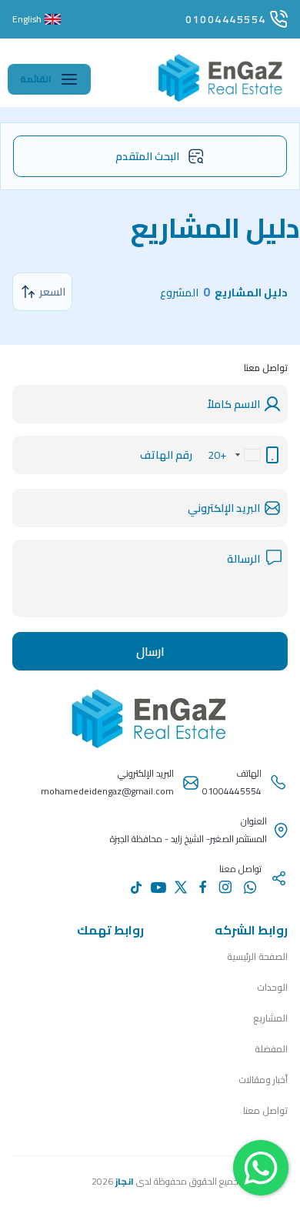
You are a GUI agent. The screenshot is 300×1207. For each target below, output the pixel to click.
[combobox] (247, 454)
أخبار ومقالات (263, 1079)
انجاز (124, 1181)
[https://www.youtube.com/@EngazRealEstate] (158, 887)
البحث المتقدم (147, 156)
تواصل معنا (265, 1110)
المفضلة (271, 1049)
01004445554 (225, 19)
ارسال (150, 651)
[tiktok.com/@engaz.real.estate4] (136, 887)
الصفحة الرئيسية (257, 956)
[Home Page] (221, 100)
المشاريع (270, 1018)
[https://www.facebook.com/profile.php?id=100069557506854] (203, 887)
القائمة (36, 79)
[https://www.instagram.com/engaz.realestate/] (225, 887)
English (27, 19)
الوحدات (272, 987)
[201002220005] (250, 887)
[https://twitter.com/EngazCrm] (181, 887)
